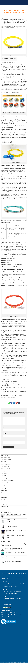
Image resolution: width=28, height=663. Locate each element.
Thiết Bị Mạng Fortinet (6, 459)
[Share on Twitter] (14, 403)
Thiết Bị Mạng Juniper (6, 461)
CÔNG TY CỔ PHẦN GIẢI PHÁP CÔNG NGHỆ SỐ (16, 662)
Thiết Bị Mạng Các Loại (6, 485)
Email (4, 433)
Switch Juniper (4, 497)
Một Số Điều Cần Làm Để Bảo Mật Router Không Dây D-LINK (15, 544)
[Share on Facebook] (11, 403)
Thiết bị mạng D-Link (5, 464)
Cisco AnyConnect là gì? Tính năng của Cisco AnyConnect (15, 553)
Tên (4, 427)
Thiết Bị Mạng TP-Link (6, 466)
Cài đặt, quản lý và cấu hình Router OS (13, 561)
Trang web (5, 440)
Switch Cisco (4, 490)
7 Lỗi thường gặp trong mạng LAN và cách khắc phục (15, 557)
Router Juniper (4, 499)
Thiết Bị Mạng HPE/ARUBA (7, 471)
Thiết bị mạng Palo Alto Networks (8, 478)
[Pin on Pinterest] (16, 403)
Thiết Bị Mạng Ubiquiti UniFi (7, 480)
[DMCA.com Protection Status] (7, 607)
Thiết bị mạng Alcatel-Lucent (7, 482)
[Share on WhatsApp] (9, 403)
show (15, 58)
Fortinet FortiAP (4, 504)
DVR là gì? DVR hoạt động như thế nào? (14, 548)
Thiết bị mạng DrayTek (6, 468)
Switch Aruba (4, 509)
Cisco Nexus (4, 495)
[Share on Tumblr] (19, 403)
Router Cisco (4, 492)
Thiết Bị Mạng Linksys (6, 473)
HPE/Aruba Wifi (4, 506)
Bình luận (5, 416)
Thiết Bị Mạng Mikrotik (6, 475)
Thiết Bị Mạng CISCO (6, 457)
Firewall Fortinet (4, 502)
